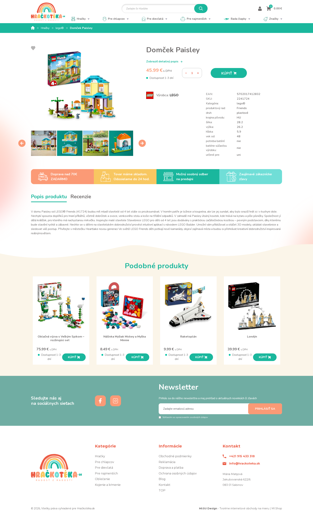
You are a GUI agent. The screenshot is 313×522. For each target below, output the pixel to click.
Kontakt (164, 485)
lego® (60, 28)
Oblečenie (102, 479)
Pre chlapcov (104, 462)
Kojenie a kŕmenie (108, 485)
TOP (162, 490)
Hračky (45, 28)
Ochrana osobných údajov (178, 473)
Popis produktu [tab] (49, 196)
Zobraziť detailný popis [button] (162, 61)
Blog (162, 479)
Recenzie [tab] (80, 196)
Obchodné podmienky (175, 456)
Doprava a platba (171, 467)
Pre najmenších (106, 473)
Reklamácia (167, 462)
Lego (174, 95)
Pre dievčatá (104, 467)
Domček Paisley (81, 28)
